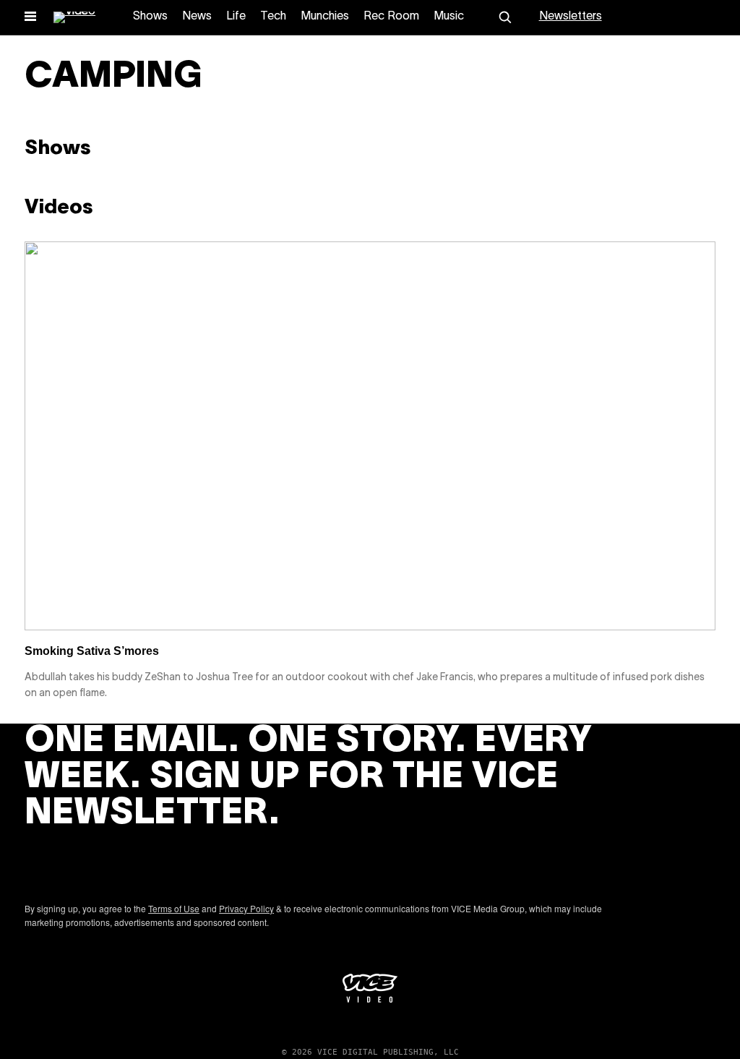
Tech (273, 17)
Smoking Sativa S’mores (92, 651)
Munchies (325, 17)
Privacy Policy (246, 908)
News (197, 17)
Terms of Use (173, 908)
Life (236, 17)
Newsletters (570, 17)
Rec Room (391, 17)
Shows (150, 17)
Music (449, 17)
